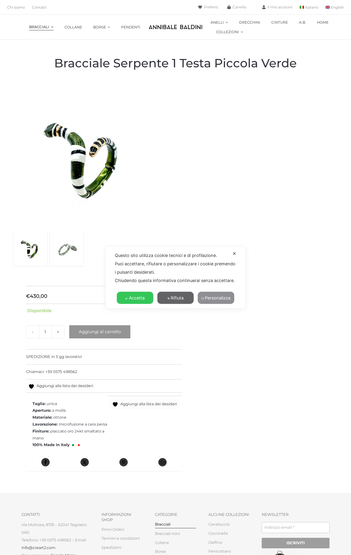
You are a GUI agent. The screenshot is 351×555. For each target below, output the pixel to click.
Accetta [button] (137, 297)
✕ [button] (234, 253)
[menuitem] (309, 7)
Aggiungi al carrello (100, 331)
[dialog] (175, 277)
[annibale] (175, 25)
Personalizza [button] (217, 297)
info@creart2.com (38, 547)
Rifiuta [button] (177, 297)
